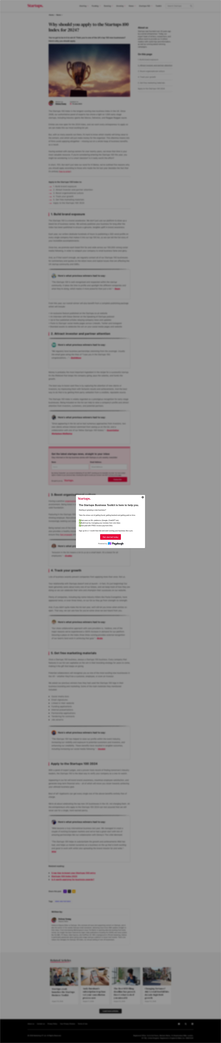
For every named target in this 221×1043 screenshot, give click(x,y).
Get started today (110, 536)
